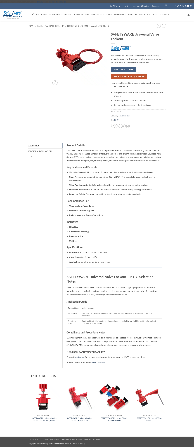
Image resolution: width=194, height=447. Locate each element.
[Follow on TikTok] (178, 6)
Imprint (87, 439)
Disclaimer (98, 439)
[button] (188, 15)
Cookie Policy (34, 439)
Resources (119, 14)
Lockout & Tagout (77, 26)
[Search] (33, 14)
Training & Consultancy (85, 14)
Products (53, 14)
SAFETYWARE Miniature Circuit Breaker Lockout (114, 419)
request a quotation (57, 1)
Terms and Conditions (71, 439)
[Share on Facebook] (113, 126)
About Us (40, 14)
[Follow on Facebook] (173, 6)
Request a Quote (123, 69)
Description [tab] (33, 146)
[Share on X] (118, 126)
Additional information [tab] (40, 151)
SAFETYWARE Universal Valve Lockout (149, 419)
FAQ (126, 6)
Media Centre (134, 14)
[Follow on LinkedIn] (188, 6)
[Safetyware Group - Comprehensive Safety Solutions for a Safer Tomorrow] (15, 15)
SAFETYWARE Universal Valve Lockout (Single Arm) (79, 419)
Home (31, 26)
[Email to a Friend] (123, 126)
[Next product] (159, 26)
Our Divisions (115, 6)
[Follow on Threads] (183, 6)
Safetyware (79, 357)
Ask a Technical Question (128, 76)
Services (65, 14)
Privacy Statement (51, 439)
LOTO (116, 120)
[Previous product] (164, 26)
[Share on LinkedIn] (127, 126)
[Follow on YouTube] (190, 6)
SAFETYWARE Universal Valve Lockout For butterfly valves (44, 419)
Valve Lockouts (100, 26)
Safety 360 (105, 14)
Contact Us (156, 6)
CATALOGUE (164, 14)
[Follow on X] (180, 6)
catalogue (41, 1)
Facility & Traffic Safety (50, 26)
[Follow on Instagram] (175, 6)
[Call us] (185, 6)
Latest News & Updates (140, 6)
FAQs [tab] (30, 157)
